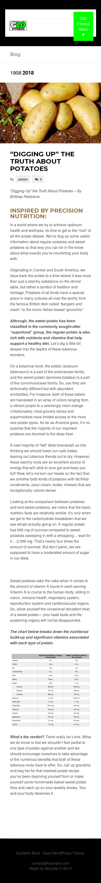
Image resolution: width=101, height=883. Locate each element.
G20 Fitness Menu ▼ (83, 26)
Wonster (51, 868)
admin (23, 179)
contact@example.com (50, 863)
